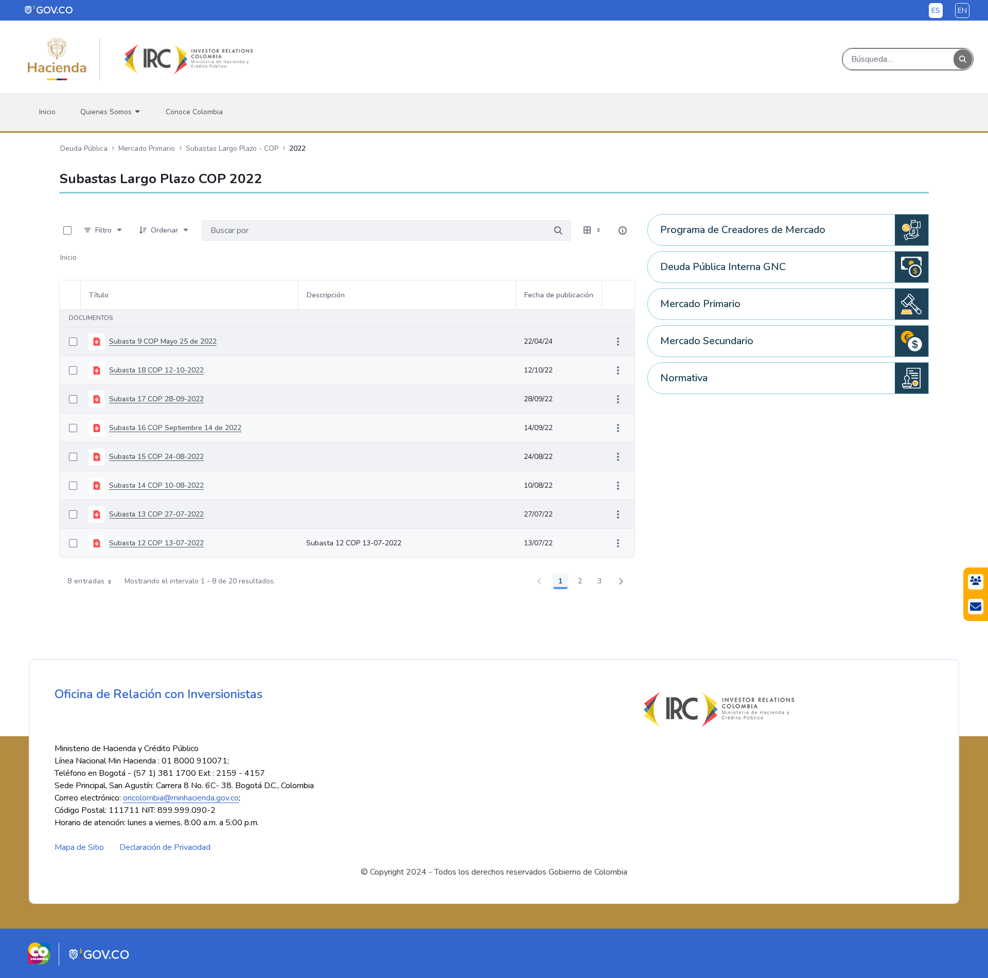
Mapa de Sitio (79, 847)
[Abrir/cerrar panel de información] (622, 230)
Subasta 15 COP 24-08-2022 (156, 456)
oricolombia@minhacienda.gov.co (181, 798)
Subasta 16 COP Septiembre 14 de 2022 (175, 428)
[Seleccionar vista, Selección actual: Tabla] (592, 230)
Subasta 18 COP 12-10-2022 (156, 370)
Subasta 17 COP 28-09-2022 (156, 399)
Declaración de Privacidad (164, 847)
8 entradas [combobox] (86, 581)
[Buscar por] (558, 230)
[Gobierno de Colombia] (49, 9)
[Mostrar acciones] (618, 341)
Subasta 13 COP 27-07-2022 (156, 514)
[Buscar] (963, 59)
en (962, 10)
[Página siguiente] (621, 581)
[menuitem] (47, 111)
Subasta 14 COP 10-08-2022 (156, 485)
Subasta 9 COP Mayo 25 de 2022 (163, 341)
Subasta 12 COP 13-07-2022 (156, 543)
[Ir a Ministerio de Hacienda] (57, 59)
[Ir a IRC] (187, 59)
